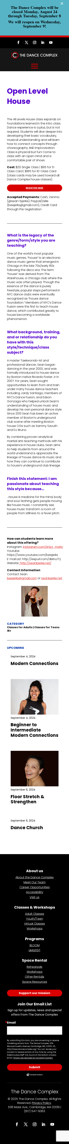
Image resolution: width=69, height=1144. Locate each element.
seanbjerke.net (51, 578)
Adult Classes (34, 914)
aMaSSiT (34, 950)
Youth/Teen (34, 919)
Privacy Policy (41, 1103)
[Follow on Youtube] (50, 42)
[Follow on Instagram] (34, 42)
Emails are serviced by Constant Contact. (33, 1058)
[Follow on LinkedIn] (42, 42)
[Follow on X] (26, 42)
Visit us (34, 897)
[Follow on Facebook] (18, 42)
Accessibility (34, 892)
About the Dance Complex (34, 877)
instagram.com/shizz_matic (43, 547)
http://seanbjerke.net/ (35, 563)
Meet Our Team (35, 882)
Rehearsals (34, 967)
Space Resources (34, 982)
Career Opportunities (35, 887)
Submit (34, 1067)
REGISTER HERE (34, 187)
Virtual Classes (34, 924)
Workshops (35, 928)
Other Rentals (34, 977)
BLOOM (35, 945)
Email (11, 1022)
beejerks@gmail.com (22, 578)
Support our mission (34, 993)
